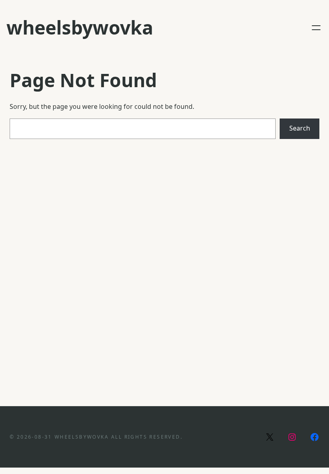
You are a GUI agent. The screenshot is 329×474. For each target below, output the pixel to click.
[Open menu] (316, 27)
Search (299, 128)
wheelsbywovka (79, 27)
